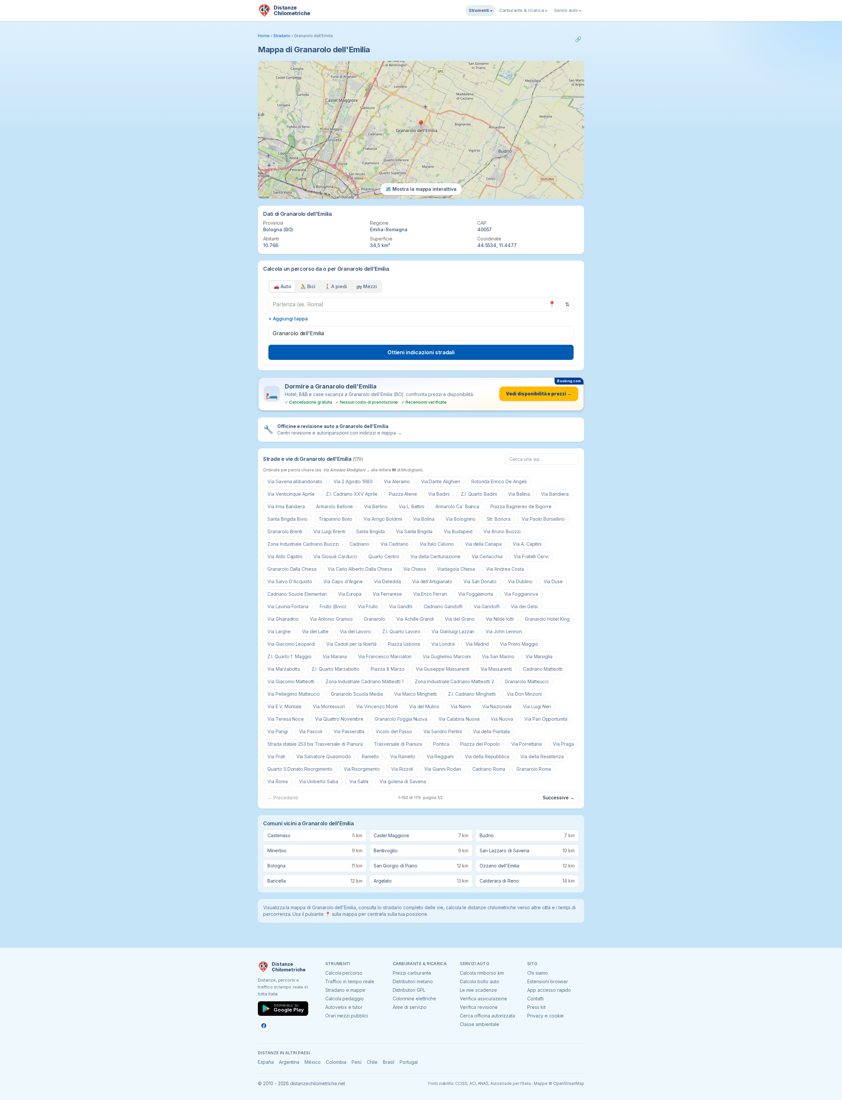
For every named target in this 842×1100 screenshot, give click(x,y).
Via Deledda (387, 581)
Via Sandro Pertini (442, 731)
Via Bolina (423, 519)
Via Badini (439, 494)
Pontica (441, 744)
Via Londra (443, 644)
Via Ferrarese (387, 594)
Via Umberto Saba (318, 781)
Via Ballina (519, 494)
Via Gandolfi (487, 606)
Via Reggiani (440, 756)
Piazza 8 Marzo (387, 669)
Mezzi (366, 286)
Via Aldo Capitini (284, 556)
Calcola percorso (343, 973)
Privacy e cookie (545, 1015)
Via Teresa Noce (285, 719)
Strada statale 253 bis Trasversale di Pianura (315, 744)
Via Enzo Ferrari (430, 594)
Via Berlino (375, 506)
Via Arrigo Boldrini (382, 519)
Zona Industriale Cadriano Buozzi (302, 544)
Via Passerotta (349, 731)
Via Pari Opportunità (545, 719)
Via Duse (553, 581)
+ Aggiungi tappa (288, 318)
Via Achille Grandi (415, 619)
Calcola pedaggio (344, 998)
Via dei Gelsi (524, 606)
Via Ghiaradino (283, 619)
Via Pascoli (310, 731)
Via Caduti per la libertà (351, 644)
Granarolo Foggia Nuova (401, 719)
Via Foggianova (521, 594)
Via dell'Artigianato (432, 581)
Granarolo (374, 619)
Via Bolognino (461, 519)
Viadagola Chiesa (456, 569)
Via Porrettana (526, 744)
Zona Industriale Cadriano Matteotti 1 (365, 681)
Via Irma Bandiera (286, 506)
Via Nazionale (497, 706)
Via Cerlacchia (487, 556)
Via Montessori (329, 706)
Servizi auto (567, 10)
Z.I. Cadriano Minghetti (472, 694)
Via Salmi (359, 781)
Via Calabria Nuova (459, 719)
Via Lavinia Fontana (288, 606)
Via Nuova (502, 719)
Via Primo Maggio (519, 644)
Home (264, 35)
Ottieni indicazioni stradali (421, 352)
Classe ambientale (479, 1024)
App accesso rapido (549, 990)
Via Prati (276, 756)
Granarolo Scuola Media (357, 694)
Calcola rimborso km (482, 973)
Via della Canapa (483, 544)
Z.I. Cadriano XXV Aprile (352, 494)
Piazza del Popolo (480, 744)
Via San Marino (498, 656)
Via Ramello (402, 756)
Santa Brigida (370, 531)
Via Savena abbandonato (294, 481)
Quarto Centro (383, 556)
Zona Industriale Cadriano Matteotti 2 (454, 681)
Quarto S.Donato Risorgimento (300, 769)
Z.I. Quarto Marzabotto (335, 669)
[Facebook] (264, 1026)
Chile (372, 1062)
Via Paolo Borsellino (543, 519)
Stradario (282, 35)
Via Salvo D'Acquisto (289, 581)
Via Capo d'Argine (343, 581)
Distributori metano (413, 981)
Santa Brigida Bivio (287, 519)
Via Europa (350, 594)
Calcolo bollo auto (479, 981)
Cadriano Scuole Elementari (297, 594)
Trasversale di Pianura (398, 744)
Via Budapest (458, 531)
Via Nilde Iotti (500, 619)
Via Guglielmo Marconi (447, 656)
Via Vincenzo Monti (377, 706)
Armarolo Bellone (334, 506)
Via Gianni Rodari (442, 769)
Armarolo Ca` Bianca (457, 506)
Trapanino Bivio (335, 519)
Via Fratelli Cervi (531, 556)
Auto (282, 286)
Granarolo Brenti (284, 531)
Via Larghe (279, 631)
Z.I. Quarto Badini (479, 494)
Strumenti (480, 10)
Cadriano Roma (488, 769)
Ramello (370, 756)
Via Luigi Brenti (329, 531)
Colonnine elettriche (414, 998)
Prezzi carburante (412, 973)
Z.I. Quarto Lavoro (401, 631)
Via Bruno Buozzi (501, 531)
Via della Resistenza (542, 756)
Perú (357, 1062)
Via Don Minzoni (524, 694)
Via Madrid (477, 644)
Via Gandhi (400, 606)
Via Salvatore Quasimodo (323, 756)
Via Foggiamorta (475, 594)
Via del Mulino (424, 706)
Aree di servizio (410, 1007)
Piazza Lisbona (404, 644)
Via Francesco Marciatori (385, 656)
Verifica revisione (478, 1007)
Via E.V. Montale (284, 706)
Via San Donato (480, 581)
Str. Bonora (498, 519)
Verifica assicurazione (483, 998)
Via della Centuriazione (435, 556)
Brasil (388, 1062)
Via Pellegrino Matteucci (293, 694)
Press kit (536, 1007)
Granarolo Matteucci (526, 681)
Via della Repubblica (487, 756)
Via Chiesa (414, 569)
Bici (307, 286)
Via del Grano (459, 619)
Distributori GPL (409, 990)
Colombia (336, 1062)
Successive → (559, 797)
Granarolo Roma (533, 769)
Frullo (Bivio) (333, 606)
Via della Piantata (491, 731)
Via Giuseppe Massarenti (442, 669)
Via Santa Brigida (414, 531)
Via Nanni (461, 706)
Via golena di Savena (403, 781)
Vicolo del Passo (394, 731)
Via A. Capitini (527, 544)
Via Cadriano (394, 544)
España (266, 1062)
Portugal (409, 1062)
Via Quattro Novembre (339, 719)
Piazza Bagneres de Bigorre (521, 506)
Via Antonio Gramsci (331, 619)
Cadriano (359, 544)
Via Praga (563, 744)
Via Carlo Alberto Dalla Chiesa (360, 569)
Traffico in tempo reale (349, 981)
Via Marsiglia (539, 656)
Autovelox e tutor (343, 1007)
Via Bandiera (554, 494)
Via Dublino (520, 581)
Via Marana (335, 656)
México (313, 1062)
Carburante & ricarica (523, 10)
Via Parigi (277, 731)
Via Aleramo (396, 481)
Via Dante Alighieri (440, 481)
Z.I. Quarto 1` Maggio (289, 656)
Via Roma (277, 781)
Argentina (289, 1062)
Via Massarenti (496, 669)
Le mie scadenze (478, 990)
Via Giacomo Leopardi (291, 644)
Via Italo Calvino (437, 544)
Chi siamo (537, 973)
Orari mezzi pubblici (346, 1015)
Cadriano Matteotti (542, 669)
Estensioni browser (547, 981)
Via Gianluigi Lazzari (453, 631)
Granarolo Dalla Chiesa (291, 569)
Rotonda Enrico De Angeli (499, 481)
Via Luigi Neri (537, 706)
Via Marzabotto (283, 669)
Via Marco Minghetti (415, 694)
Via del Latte (315, 631)
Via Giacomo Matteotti (290, 681)
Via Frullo (368, 606)
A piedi (336, 286)
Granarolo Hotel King (547, 619)
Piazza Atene (403, 494)
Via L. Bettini (411, 506)
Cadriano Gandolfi (443, 606)
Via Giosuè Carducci (335, 556)
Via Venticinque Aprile (291, 494)
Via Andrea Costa (505, 569)
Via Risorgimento (362, 769)
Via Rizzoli (402, 769)
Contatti (535, 998)
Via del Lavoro (355, 631)
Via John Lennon (503, 631)
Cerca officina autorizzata (487, 1015)
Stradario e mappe (345, 990)
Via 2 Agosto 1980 (353, 481)
